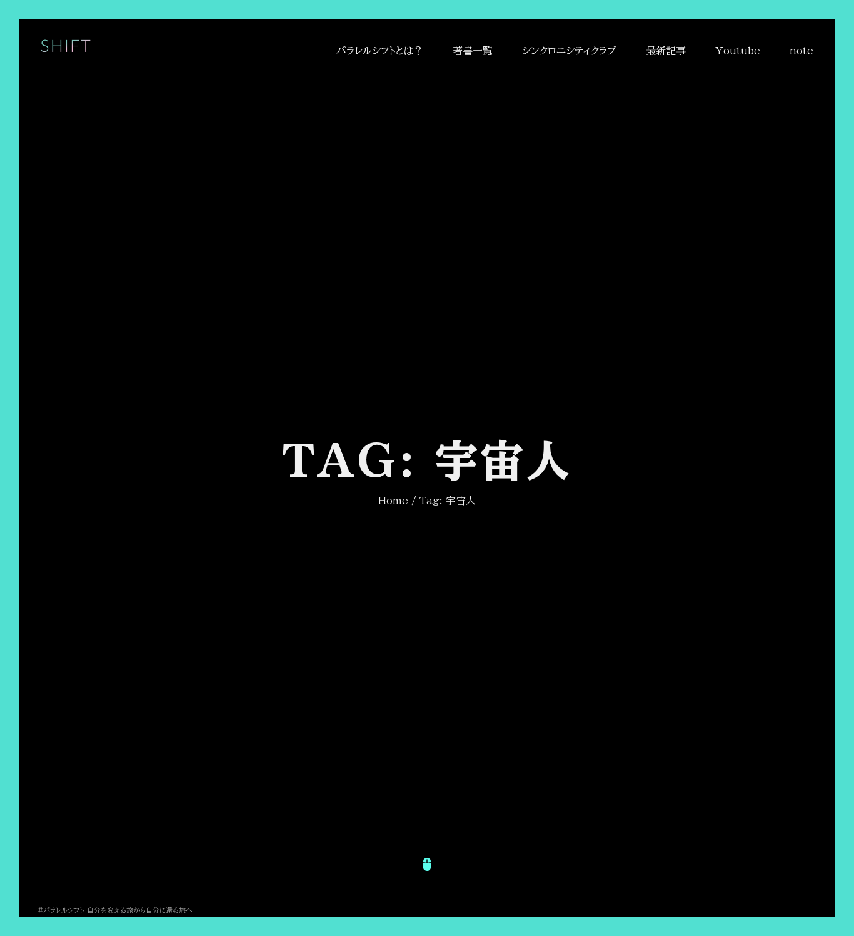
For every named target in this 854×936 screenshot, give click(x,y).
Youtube (737, 51)
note (801, 51)
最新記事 (666, 51)
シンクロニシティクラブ (569, 51)
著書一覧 (473, 51)
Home (393, 501)
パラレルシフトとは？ (379, 51)
